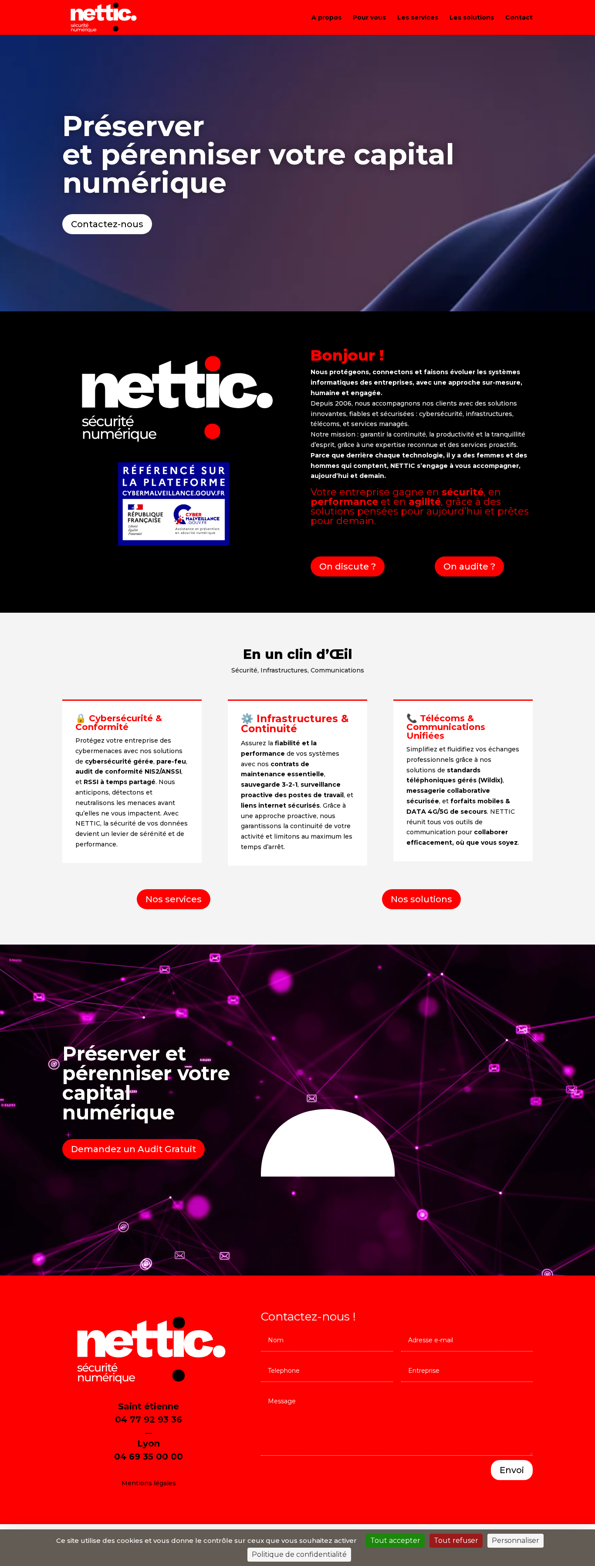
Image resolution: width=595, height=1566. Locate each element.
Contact (519, 17)
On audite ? (469, 566)
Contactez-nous (107, 224)
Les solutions (472, 17)
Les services (417, 17)
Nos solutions (421, 899)
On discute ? (347, 566)
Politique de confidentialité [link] (299, 1554)
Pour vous (369, 17)
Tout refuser (456, 1540)
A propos (326, 17)
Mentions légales (149, 1483)
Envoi (512, 1470)
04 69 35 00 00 (148, 1456)
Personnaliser (515, 1540)
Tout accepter (395, 1540)
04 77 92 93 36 (148, 1419)
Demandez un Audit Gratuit (133, 1149)
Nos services (173, 899)
